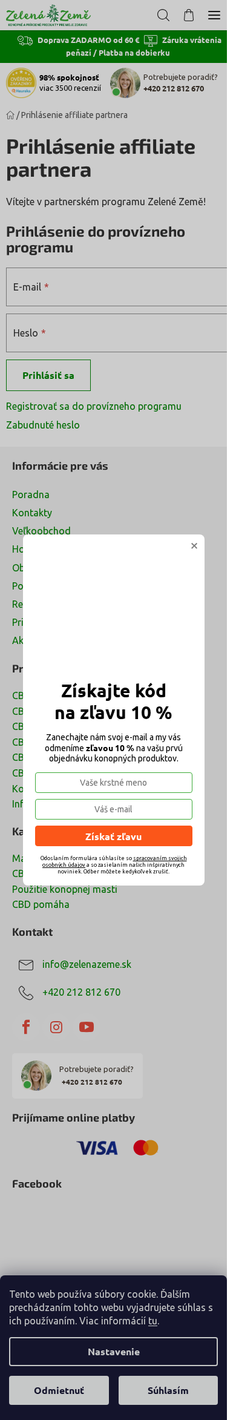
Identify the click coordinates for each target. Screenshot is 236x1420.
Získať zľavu (113, 836)
